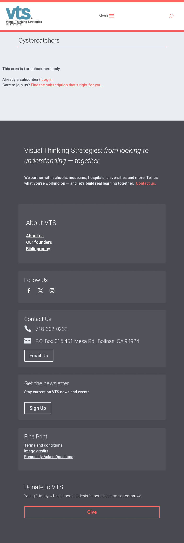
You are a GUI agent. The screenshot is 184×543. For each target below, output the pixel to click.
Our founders (39, 242)
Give (92, 512)
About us (35, 235)
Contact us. (146, 183)
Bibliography (38, 248)
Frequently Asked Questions (48, 456)
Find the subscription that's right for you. (66, 85)
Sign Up (37, 408)
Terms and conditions (43, 445)
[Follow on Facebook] (29, 290)
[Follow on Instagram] (52, 290)
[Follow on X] (40, 290)
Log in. (47, 79)
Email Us (38, 356)
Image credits (36, 451)
